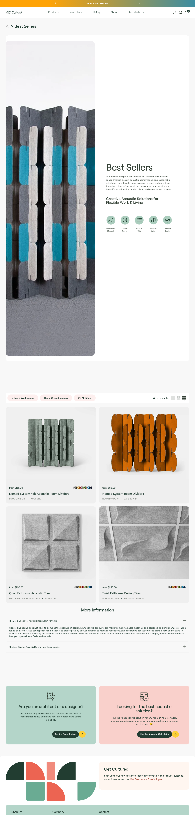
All (8, 26)
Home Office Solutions (56, 398)
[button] (180, 12)
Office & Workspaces (23, 398)
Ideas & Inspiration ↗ (97, 3)
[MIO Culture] (14, 12)
